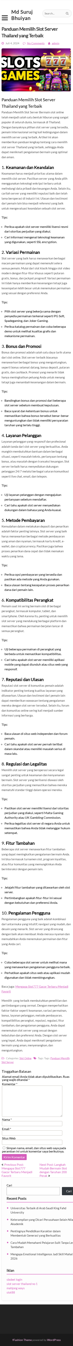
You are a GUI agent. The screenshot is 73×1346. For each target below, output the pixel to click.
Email (6, 1129)
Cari (9, 1185)
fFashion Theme (22, 1340)
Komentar (9, 1084)
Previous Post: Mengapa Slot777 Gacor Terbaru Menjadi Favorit (17, 1170)
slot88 (11, 1292)
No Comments (36, 43)
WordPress (54, 1340)
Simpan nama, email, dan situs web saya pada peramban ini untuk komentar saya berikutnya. (34, 1149)
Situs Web (9, 1138)
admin (55, 43)
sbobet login (14, 1279)
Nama (7, 1119)
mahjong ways (16, 1288)
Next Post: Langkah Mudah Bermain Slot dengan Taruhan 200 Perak (53, 1170)
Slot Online (25, 1058)
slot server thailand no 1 (22, 1284)
